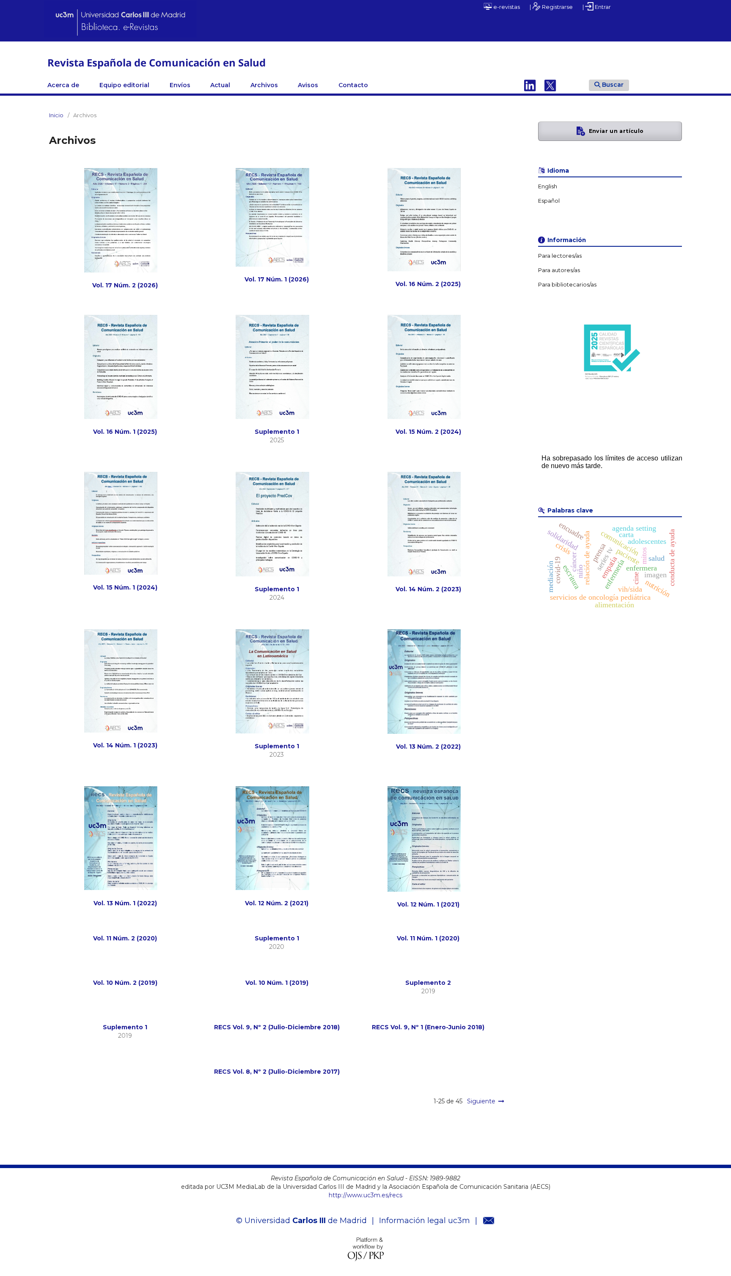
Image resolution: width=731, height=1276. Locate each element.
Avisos (308, 85)
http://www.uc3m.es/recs (365, 1195)
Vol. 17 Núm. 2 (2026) (125, 285)
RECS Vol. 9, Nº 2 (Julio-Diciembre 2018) (277, 1027)
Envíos (180, 85)
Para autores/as (559, 270)
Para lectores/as (560, 256)
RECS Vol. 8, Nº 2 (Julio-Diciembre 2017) (277, 1071)
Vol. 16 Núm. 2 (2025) (428, 284)
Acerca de (63, 85)
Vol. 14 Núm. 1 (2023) (125, 745)
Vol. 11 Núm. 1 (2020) (428, 938)
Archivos (264, 85)
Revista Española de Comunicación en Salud (156, 62)
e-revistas (506, 6)
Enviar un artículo (616, 131)
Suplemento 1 (277, 431)
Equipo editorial (124, 85)
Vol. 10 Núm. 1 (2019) (276, 983)
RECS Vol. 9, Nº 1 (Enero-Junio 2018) (428, 1027)
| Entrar (597, 6)
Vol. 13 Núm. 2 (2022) (428, 746)
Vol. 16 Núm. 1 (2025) (125, 431)
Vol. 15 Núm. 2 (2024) (428, 431)
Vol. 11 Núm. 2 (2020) (125, 938)
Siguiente (481, 1101)
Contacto (353, 85)
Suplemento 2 (428, 983)
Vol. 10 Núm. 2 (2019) (125, 983)
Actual (220, 85)
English (547, 186)
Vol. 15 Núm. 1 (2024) (125, 587)
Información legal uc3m (424, 1220)
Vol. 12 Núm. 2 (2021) (276, 903)
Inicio (56, 115)
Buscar (613, 84)
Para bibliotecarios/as (567, 284)
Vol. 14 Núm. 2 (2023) (428, 589)
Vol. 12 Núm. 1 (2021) (428, 904)
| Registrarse (551, 6)
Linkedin (530, 85)
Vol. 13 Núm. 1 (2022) (125, 903)
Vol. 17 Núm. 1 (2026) (277, 279)
